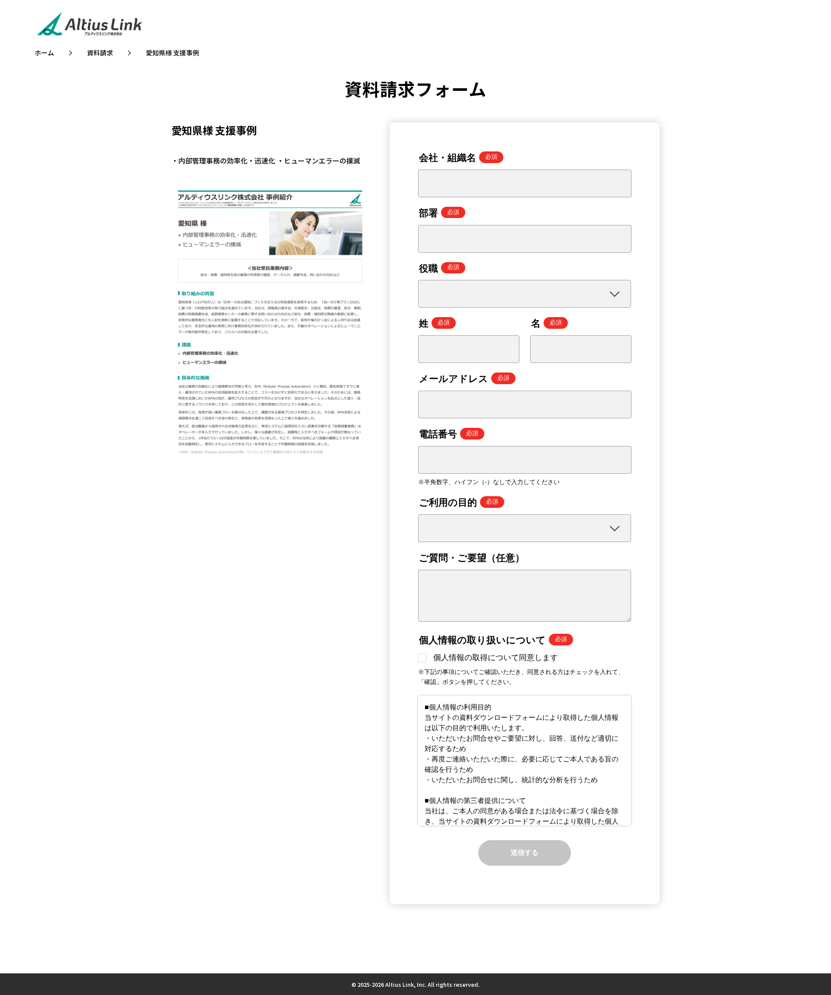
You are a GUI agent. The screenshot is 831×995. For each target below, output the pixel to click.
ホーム (44, 52)
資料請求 (100, 52)
